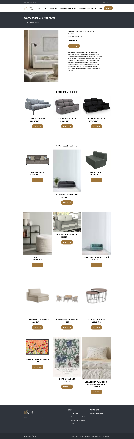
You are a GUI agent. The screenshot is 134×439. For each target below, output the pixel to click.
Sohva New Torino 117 (96, 172)
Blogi (101, 8)
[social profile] (36, 2)
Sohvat (37, 22)
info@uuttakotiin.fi (104, 2)
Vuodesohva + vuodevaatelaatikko (67, 235)
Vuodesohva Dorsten (37, 172)
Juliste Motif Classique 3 (67, 379)
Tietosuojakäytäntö (96, 436)
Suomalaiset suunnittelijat (78, 417)
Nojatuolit (86, 31)
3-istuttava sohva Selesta (96, 119)
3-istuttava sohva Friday (37, 119)
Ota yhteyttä (79, 436)
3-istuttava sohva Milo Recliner (67, 119)
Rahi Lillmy (37, 257)
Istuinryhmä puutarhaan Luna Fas (67, 320)
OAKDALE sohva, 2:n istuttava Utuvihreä (96, 257)
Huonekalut (29, 22)
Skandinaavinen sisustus (87, 8)
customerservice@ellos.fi (75, 66)
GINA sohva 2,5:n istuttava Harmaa (67, 195)
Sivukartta (106, 436)
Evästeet (87, 436)
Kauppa (108, 8)
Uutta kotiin (42, 8)
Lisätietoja (74, 46)
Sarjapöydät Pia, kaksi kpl (96, 320)
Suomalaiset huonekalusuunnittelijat (63, 8)
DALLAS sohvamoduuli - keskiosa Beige (37, 320)
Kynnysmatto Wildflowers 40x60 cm (37, 359)
